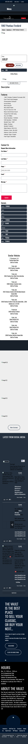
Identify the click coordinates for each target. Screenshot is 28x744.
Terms (17, 736)
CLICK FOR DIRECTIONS (13, 652)
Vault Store (8, 731)
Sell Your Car (12, 729)
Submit (6, 198)
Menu (9, 9)
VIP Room (15, 731)
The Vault (20, 473)
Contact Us (22, 731)
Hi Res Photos (14, 74)
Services (19, 729)
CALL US (10, 65)
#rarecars (17, 490)
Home (3, 30)
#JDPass (17, 494)
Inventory (9, 30)
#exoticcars (18, 488)
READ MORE (11, 646)
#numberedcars (19, 492)
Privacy (11, 736)
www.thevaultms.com (20, 532)
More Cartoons (14, 427)
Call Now (18, 582)
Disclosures (24, 736)
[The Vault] (6, 461)
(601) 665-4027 (9, 1)
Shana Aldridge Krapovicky (18, 513)
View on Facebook (19, 497)
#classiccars (18, 486)
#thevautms (22, 494)
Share (24, 497)
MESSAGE (18, 65)
